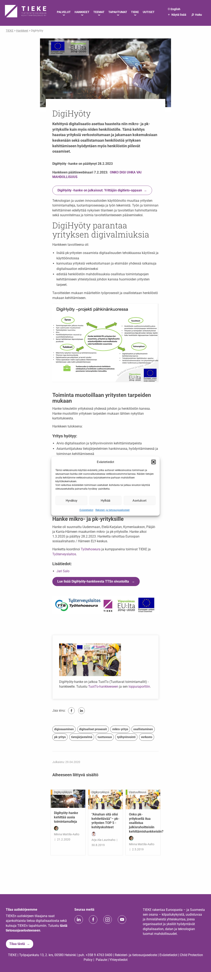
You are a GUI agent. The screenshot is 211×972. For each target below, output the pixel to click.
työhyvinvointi (126, 737)
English (175, 9)
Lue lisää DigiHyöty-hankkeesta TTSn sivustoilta (93, 581)
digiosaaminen (64, 729)
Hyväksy (71, 500)
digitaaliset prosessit (93, 729)
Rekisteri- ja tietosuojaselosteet (112, 510)
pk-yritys (60, 737)
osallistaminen (143, 729)
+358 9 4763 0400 (99, 955)
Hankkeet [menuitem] (82, 12)
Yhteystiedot (118, 960)
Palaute (101, 960)
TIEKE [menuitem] (135, 12)
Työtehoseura (91, 549)
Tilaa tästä (17, 944)
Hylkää (105, 500)
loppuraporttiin (139, 686)
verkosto (146, 737)
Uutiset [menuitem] (149, 12)
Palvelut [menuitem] (64, 12)
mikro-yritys (120, 729)
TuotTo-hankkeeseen (103, 686)
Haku (196, 14)
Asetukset (139, 500)
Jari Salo (62, 571)
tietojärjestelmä (81, 737)
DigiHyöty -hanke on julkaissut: (99, 190)
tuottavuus (105, 737)
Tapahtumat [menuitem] (117, 12)
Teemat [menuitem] (98, 12)
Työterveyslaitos (64, 554)
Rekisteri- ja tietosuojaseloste (136, 955)
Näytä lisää (177, 14)
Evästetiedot (86, 510)
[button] (153, 462)
